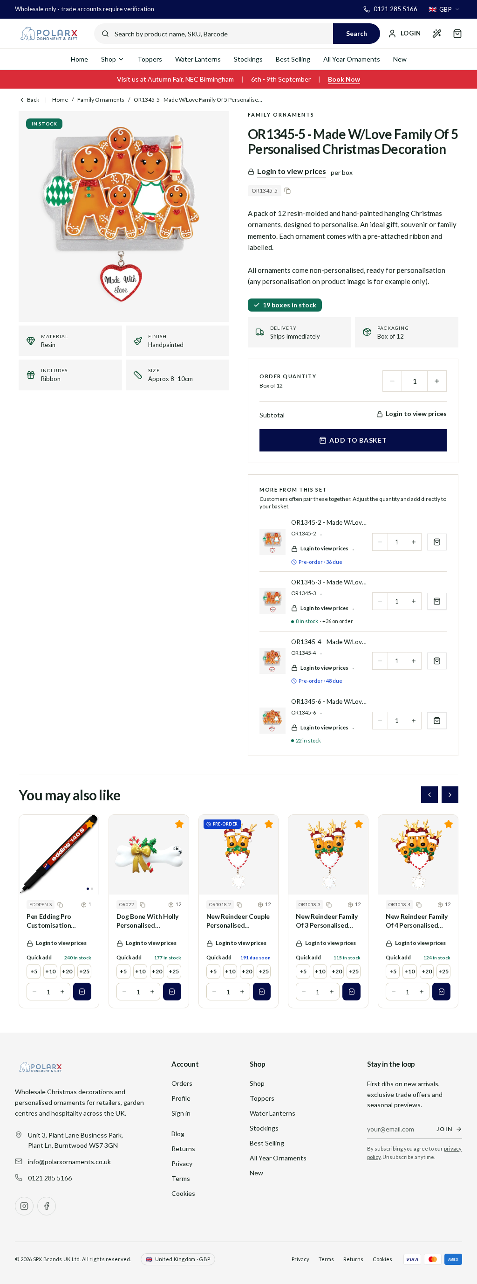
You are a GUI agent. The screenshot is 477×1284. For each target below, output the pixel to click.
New (400, 59)
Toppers (149, 59)
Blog (177, 1134)
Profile (181, 1098)
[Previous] (429, 794)
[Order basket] (457, 33)
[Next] (450, 794)
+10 (50, 971)
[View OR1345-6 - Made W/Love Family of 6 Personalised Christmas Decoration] (272, 721)
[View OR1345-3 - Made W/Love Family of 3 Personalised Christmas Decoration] (272, 601)
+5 (33, 971)
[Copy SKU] (287, 190)
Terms (180, 1178)
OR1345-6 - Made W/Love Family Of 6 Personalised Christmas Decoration (329, 701)
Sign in (181, 1113)
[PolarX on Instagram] (24, 1206)
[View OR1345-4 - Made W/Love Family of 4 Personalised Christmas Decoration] (272, 661)
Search (356, 33)
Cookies (183, 1193)
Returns (183, 1148)
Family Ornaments (100, 99)
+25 (84, 971)
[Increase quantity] (437, 381)
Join (444, 1128)
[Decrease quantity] (392, 381)
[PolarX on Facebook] (46, 1206)
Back (33, 99)
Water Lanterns (198, 59)
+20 (67, 971)
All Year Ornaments (351, 59)
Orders (181, 1083)
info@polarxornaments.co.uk (69, 1162)
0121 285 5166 (50, 1178)
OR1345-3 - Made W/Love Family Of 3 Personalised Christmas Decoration (329, 582)
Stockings (248, 59)
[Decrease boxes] (34, 991)
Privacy (181, 1163)
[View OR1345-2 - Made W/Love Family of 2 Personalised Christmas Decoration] (272, 542)
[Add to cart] (82, 991)
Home (79, 59)
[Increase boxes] (62, 991)
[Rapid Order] (437, 33)
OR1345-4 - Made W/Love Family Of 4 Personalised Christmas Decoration (329, 641)
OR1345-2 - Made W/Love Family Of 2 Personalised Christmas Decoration (329, 522)
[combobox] (444, 9)
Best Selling (293, 59)
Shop (108, 59)
